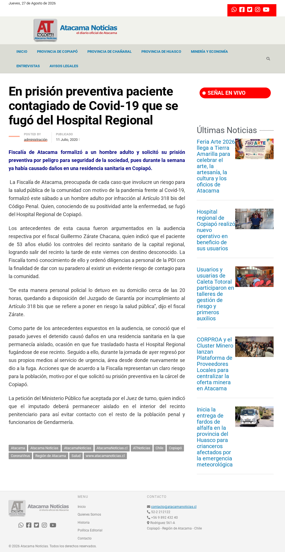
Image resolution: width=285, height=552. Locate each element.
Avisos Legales (64, 66)
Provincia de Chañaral (109, 51)
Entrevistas (28, 66)
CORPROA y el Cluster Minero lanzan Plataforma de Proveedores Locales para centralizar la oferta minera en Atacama (215, 363)
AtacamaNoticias (77, 448)
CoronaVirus (20, 456)
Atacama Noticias (44, 448)
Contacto (85, 538)
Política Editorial (90, 530)
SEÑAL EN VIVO (225, 93)
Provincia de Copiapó (57, 51)
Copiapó (175, 448)
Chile (159, 448)
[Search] (268, 59)
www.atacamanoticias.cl (105, 456)
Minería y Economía (209, 51)
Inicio (21, 51)
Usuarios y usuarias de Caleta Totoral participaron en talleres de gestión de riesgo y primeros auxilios (215, 293)
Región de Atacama (50, 456)
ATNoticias (141, 448)
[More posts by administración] (14, 135)
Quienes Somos (89, 514)
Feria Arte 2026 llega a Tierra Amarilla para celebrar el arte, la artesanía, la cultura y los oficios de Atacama (216, 166)
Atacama (18, 448)
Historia (84, 522)
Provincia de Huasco (161, 51)
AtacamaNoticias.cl (112, 448)
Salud (76, 456)
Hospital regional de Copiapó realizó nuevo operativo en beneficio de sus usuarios (216, 230)
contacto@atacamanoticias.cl (173, 507)
